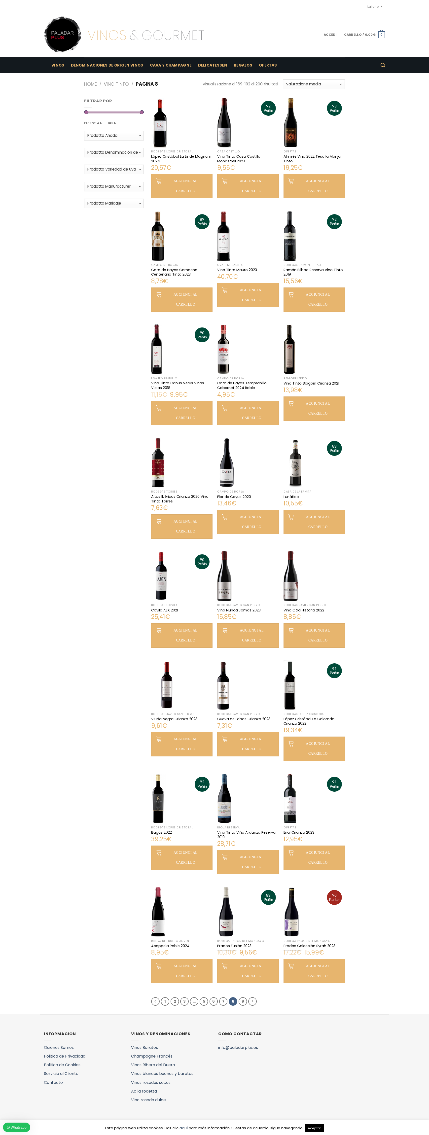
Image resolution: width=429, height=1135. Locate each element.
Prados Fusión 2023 (234, 946)
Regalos (243, 65)
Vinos (57, 65)
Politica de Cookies (62, 1065)
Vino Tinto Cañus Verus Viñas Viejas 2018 (177, 385)
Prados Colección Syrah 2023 (309, 946)
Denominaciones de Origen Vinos (107, 65)
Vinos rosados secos (151, 1082)
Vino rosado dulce (148, 1100)
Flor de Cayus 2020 (234, 497)
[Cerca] (383, 65)
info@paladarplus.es (238, 1047)
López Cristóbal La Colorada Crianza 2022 (309, 721)
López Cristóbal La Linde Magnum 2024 (181, 158)
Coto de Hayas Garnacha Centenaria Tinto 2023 (174, 272)
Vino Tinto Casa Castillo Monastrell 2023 (238, 158)
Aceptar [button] (314, 1128)
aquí (183, 1128)
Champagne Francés (152, 1056)
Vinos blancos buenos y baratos (162, 1073)
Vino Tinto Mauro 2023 (237, 270)
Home (90, 84)
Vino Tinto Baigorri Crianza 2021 (311, 383)
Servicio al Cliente (61, 1073)
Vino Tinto (116, 84)
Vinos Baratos (144, 1047)
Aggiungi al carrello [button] (186, 186)
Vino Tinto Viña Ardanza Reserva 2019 (246, 834)
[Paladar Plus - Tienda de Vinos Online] (124, 34)
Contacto (53, 1082)
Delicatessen (212, 65)
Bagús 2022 (161, 832)
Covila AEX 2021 (164, 610)
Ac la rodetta (144, 1091)
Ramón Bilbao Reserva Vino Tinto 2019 (313, 272)
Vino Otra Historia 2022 (304, 610)
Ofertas (268, 65)
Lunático (291, 497)
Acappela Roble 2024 (170, 946)
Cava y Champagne (171, 65)
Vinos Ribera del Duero (153, 1065)
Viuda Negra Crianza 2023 (174, 719)
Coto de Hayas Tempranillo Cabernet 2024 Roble (242, 385)
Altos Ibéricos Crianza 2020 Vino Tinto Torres (180, 498)
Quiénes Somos (59, 1047)
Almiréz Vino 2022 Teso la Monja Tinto (312, 158)
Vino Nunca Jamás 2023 (239, 610)
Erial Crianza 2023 (299, 832)
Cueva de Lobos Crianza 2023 (243, 719)
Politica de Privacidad (64, 1056)
